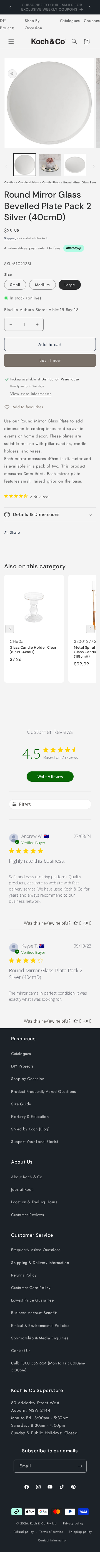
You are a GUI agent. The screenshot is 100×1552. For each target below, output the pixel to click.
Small (15, 284)
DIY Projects (7, 24)
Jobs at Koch (22, 1189)
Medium (42, 284)
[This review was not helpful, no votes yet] (86, 923)
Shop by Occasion (27, 1078)
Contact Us (21, 1350)
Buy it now (50, 360)
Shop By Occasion (33, 24)
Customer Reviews (27, 1215)
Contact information (53, 1540)
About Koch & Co (26, 1177)
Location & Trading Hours (34, 1202)
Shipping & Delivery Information (40, 1262)
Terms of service (51, 1531)
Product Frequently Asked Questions (43, 1091)
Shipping (10, 238)
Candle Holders (28, 182)
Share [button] (15, 532)
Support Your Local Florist (34, 1141)
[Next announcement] (90, 7)
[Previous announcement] (10, 7)
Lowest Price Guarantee (32, 1300)
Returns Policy (23, 1275)
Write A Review (50, 776)
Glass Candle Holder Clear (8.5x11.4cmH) (33, 649)
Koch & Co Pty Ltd (43, 1523)
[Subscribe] (80, 1466)
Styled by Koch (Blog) (30, 1129)
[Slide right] (94, 166)
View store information (30, 394)
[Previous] (10, 629)
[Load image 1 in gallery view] (25, 165)
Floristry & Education (30, 1116)
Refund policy (24, 1531)
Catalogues (70, 20)
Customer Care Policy (31, 1287)
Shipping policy (80, 1531)
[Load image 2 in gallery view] (50, 165)
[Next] (90, 629)
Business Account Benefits (34, 1312)
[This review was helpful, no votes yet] (76, 923)
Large (69, 284)
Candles (9, 182)
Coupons (92, 20)
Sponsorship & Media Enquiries (39, 1338)
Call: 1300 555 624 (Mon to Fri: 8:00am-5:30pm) (48, 1366)
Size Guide (21, 1104)
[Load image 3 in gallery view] (75, 165)
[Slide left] (6, 166)
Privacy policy (73, 1523)
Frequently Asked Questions (36, 1250)
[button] (11, 41)
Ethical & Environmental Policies (40, 1325)
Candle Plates (51, 182)
